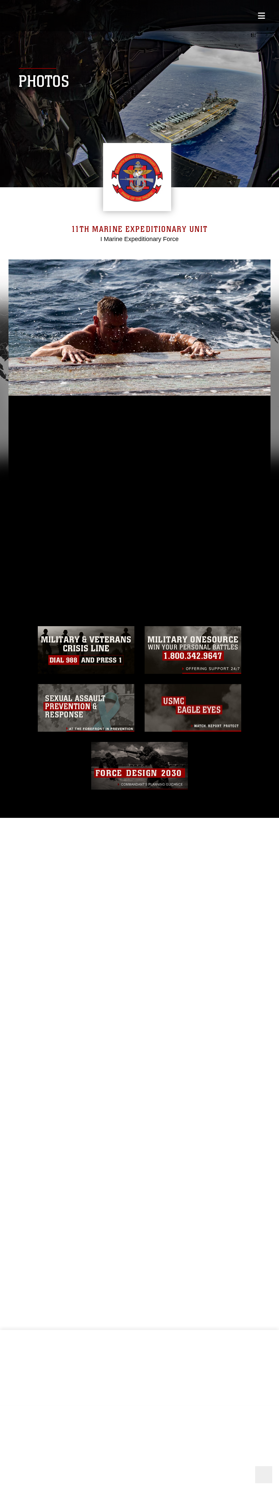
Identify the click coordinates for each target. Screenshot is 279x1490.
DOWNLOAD (40, 526)
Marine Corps (139, 1459)
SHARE (97, 526)
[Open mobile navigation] (261, 15)
